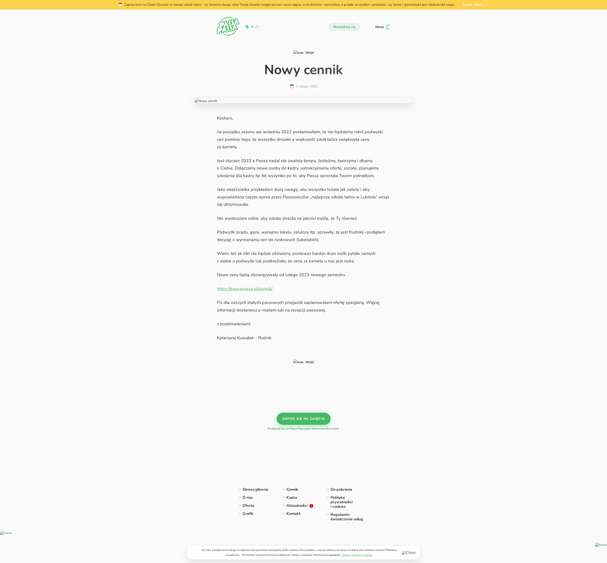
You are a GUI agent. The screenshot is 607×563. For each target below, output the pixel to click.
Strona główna (255, 489)
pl (252, 27)
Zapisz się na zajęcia (303, 419)
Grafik (248, 513)
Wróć (309, 52)
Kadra (291, 497)
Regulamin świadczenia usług (347, 517)
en (257, 27)
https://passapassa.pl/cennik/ (244, 289)
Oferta (248, 505)
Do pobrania (341, 489)
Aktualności (297, 505)
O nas (248, 497)
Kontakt (293, 513)
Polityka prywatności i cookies (342, 502)
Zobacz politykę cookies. (357, 555)
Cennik (292, 489)
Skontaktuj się (344, 27)
